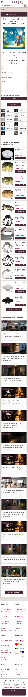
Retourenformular (19, 616)
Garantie (17, 630)
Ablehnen (14, 694)
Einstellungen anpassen (19, 687)
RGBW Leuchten (5, 621)
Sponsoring (18, 628)
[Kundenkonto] (13, 2)
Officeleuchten (4, 626)
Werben (3, 657)
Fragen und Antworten (20, 609)
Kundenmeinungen (19, 614)
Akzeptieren (14, 690)
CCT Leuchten (4, 616)
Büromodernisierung (20, 611)
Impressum (17, 671)
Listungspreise (18, 621)
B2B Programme (5, 650)
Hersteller (3, 655)
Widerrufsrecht (18, 676)
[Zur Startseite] (1, 10)
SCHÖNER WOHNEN (6, 630)
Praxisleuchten (4, 623)
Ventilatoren (4, 628)
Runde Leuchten (5, 614)
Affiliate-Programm (5, 643)
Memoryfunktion (5, 618)
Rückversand (18, 626)
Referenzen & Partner (6, 640)
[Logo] (3, 2)
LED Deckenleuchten (6, 609)
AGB (16, 669)
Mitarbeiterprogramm (6, 652)
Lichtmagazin (18, 623)
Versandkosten (18, 618)
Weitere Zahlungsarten (20, 656)
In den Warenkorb (20, 158)
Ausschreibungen (5, 645)
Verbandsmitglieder (5, 647)
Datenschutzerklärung (8, 687)
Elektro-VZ (3, 659)
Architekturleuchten (5, 611)
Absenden (14, 98)
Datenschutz (18, 674)
